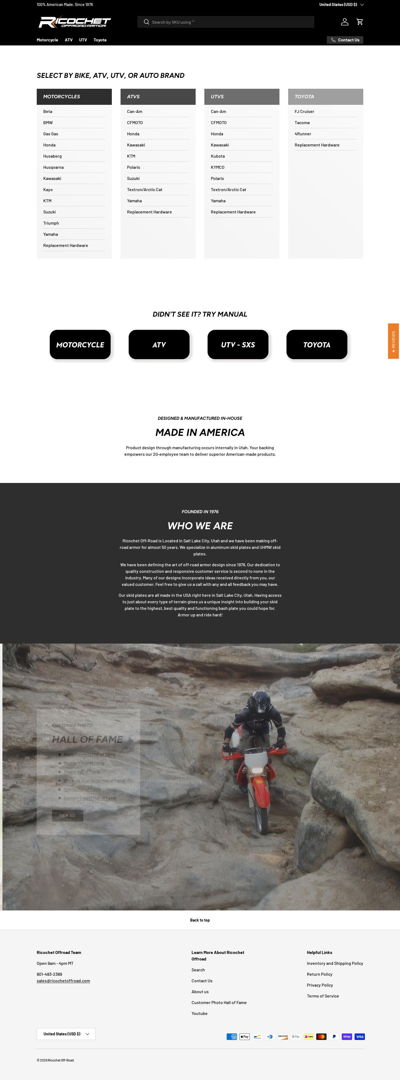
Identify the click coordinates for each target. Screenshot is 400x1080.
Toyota (100, 39)
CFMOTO (135, 122)
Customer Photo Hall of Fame (219, 1002)
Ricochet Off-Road (61, 1060)
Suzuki (49, 211)
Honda (49, 144)
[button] (360, 22)
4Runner (303, 133)
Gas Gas (50, 133)
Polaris (133, 167)
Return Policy (320, 974)
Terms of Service (323, 995)
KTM (47, 200)
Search (198, 969)
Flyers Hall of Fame (82, 770)
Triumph (51, 222)
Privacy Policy (320, 984)
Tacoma (302, 122)
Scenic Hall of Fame (82, 787)
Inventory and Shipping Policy (335, 963)
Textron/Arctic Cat (144, 189)
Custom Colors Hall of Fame (90, 796)
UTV (83, 39)
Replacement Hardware (65, 245)
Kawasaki (52, 178)
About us (200, 991)
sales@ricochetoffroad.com (63, 980)
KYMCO (217, 167)
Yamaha (50, 234)
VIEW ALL (67, 814)
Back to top (200, 920)
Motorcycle (47, 39)
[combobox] (225, 22)
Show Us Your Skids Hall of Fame (94, 779)
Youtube (200, 1013)
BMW (48, 122)
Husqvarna (53, 167)
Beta (47, 111)
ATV (69, 39)
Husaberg (52, 155)
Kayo (48, 189)
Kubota (218, 155)
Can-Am (134, 111)
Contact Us (202, 980)
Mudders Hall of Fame (84, 761)
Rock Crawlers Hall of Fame (89, 752)
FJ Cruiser (304, 111)
